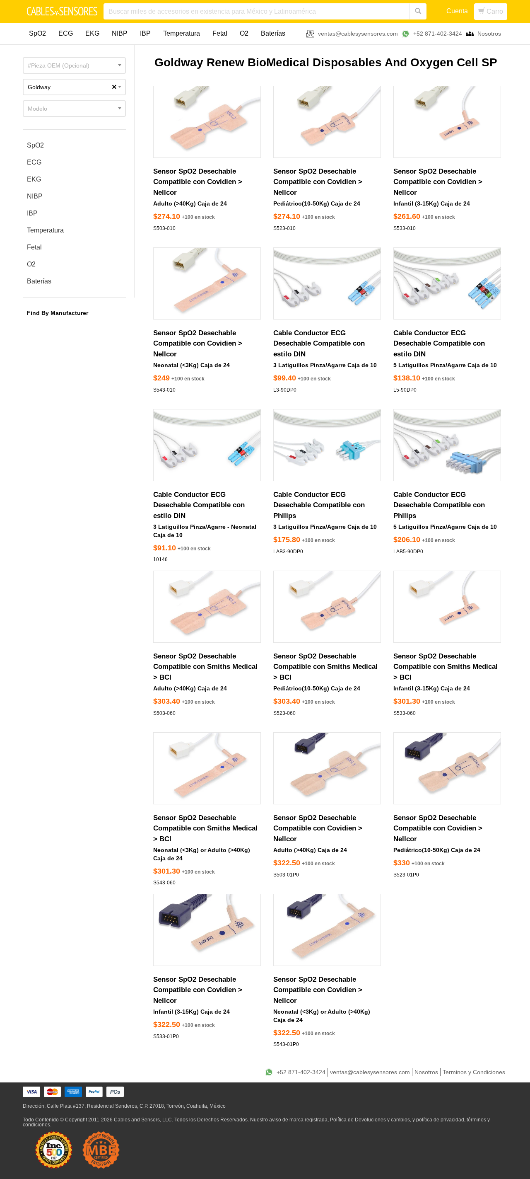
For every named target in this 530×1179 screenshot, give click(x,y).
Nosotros (489, 33)
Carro (494, 11)
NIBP (120, 33)
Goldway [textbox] (72, 87)
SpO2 (37, 33)
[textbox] (74, 65)
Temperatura (181, 33)
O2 (244, 33)
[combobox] (74, 65)
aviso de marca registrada (298, 1120)
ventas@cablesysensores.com (358, 33)
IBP (145, 33)
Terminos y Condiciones (474, 1072)
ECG (65, 33)
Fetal (219, 33)
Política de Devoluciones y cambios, (370, 1120)
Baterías (273, 33)
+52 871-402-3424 (437, 33)
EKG (92, 33)
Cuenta (457, 11)
